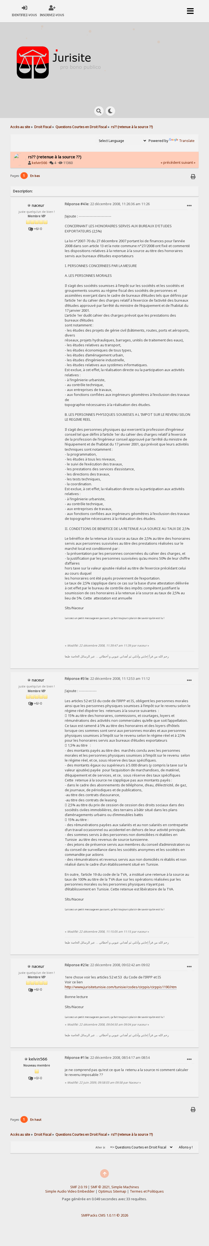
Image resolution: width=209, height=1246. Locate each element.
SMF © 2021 (100, 1187)
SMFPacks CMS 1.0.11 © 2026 (104, 1215)
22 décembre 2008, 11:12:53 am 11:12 (107, 678)
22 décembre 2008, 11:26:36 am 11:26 (107, 204)
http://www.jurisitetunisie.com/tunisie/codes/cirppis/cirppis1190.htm (121, 986)
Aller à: (101, 1147)
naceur (38, 205)
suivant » (188, 162)
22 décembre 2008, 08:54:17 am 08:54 (107, 1057)
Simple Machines (125, 1187)
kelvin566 (39, 162)
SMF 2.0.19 (78, 1187)
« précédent (170, 162)
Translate (187, 140)
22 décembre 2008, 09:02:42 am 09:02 (107, 965)
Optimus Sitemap (112, 1191)
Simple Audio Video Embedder (70, 1191)
